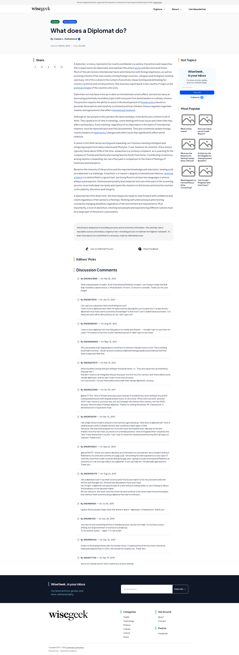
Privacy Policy (54, 651)
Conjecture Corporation (75, 647)
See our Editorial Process (101, 249)
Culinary (127, 629)
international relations (123, 110)
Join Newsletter (197, 9)
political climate (82, 87)
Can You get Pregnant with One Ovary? (204, 182)
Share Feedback (150, 249)
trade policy (100, 132)
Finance (127, 625)
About (161, 617)
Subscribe (197, 92)
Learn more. (157, 2)
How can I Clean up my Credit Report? (205, 131)
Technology (128, 621)
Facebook (163, 633)
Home (126, 637)
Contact (162, 621)
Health (126, 617)
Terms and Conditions (68, 651)
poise (138, 67)
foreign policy (148, 102)
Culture (126, 633)
